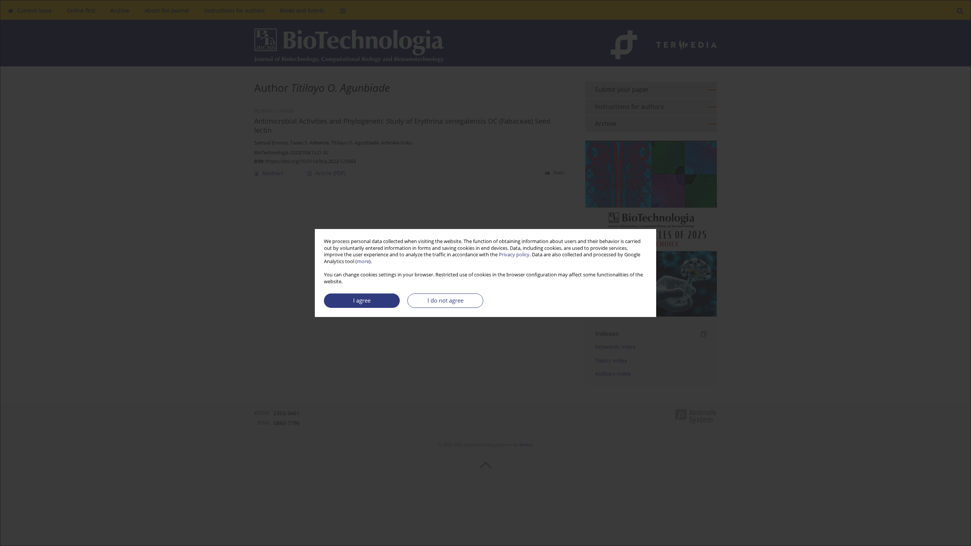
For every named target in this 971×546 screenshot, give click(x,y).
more (363, 261)
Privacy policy (514, 254)
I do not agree (445, 300)
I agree (362, 300)
